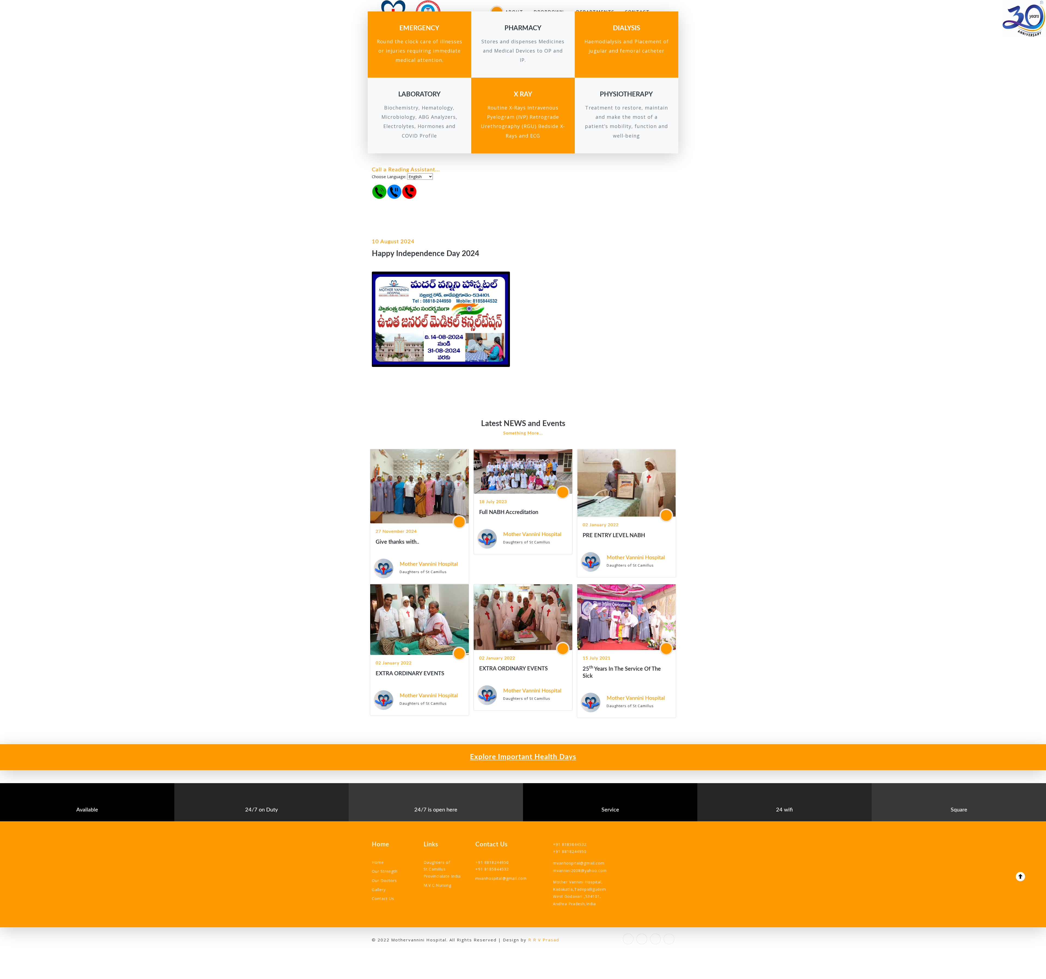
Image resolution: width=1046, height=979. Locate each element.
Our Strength (385, 871)
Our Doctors (384, 880)
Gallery (379, 889)
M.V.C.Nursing (437, 885)
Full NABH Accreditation (508, 512)
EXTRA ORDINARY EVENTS (410, 673)
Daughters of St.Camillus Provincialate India (442, 869)
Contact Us (383, 898)
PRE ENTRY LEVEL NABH (614, 535)
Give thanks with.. (397, 542)
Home (378, 862)
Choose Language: (389, 176)
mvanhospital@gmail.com (501, 878)
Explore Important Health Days (523, 757)
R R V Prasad (543, 939)
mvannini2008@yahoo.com (580, 870)
